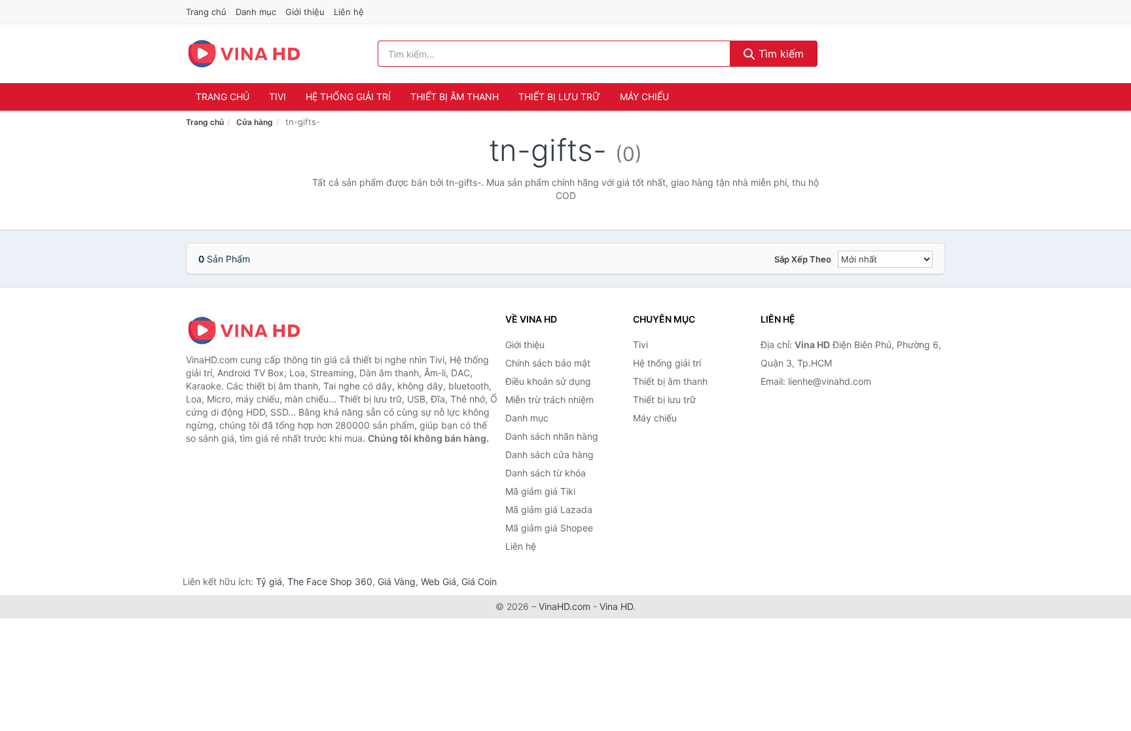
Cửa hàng (254, 122)
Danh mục (256, 12)
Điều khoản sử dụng (548, 381)
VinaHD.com (564, 606)
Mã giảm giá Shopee (549, 527)
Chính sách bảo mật (547, 362)
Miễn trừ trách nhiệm (549, 399)
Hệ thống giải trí (348, 96)
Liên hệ (349, 12)
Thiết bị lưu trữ (559, 96)
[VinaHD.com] (244, 53)
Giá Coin (479, 581)
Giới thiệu (305, 12)
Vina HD (616, 606)
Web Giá (438, 581)
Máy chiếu (644, 96)
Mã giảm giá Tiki (540, 491)
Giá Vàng (397, 581)
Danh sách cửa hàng (549, 454)
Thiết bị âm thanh (454, 96)
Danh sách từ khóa (545, 472)
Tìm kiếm (779, 53)
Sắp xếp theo (802, 259)
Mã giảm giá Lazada (548, 509)
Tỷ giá (269, 581)
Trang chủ (206, 12)
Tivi (277, 96)
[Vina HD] (251, 330)
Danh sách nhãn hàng (551, 436)
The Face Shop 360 (329, 581)
